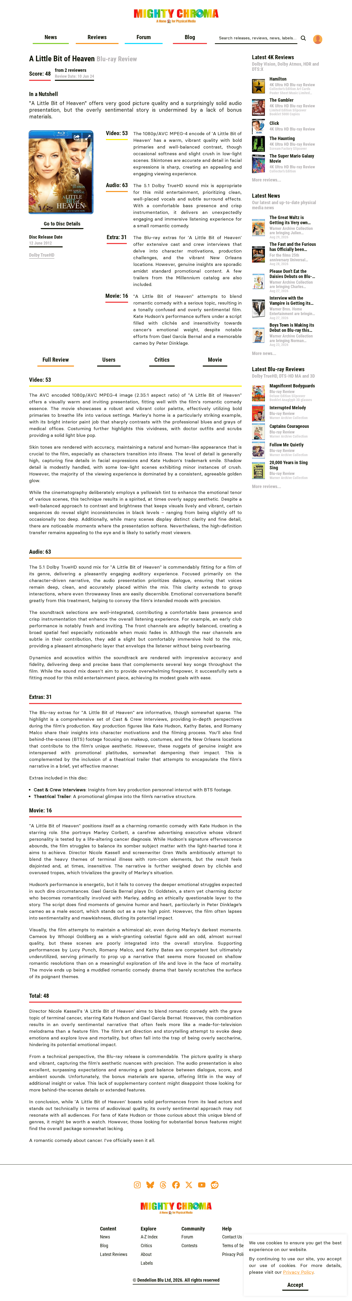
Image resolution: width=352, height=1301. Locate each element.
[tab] (55, 362)
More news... (264, 353)
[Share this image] (76, 137)
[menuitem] (51, 39)
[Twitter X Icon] (189, 1185)
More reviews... (266, 180)
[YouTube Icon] (202, 1185)
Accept (295, 1285)
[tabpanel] (135, 763)
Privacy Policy (298, 1272)
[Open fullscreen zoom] (88, 137)
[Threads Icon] (163, 1185)
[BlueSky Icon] (150, 1185)
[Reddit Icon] (215, 1185)
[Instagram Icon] (137, 1185)
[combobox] (256, 37)
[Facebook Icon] (176, 1185)
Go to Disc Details (62, 224)
